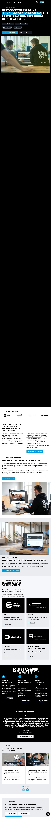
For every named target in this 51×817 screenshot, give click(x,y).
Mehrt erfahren (14, 756)
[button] (23, 786)
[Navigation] (46, 2)
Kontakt (42, 2)
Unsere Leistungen (26, 32)
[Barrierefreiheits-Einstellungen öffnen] (37, 2)
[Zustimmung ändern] (48, 814)
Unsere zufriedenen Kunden (43, 701)
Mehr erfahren (38, 756)
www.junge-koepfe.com (26, 736)
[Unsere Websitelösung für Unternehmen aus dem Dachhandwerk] (13, 636)
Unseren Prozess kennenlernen (26, 701)
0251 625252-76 (12, 813)
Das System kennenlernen (9, 697)
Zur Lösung (8, 624)
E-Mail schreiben (25, 813)
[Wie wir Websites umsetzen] (26, 498)
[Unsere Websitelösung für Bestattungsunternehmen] (37, 636)
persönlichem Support (32, 441)
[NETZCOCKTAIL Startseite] (12, 2)
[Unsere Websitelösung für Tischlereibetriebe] (37, 605)
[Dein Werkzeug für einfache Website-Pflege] (24, 538)
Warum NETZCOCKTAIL (11, 32)
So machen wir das (9, 478)
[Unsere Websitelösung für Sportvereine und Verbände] (13, 605)
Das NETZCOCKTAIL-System (12, 570)
